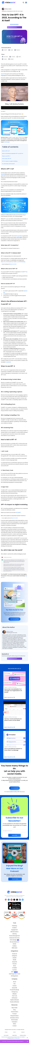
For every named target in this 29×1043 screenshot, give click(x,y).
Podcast (14, 1013)
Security (22, 1032)
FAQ (14, 983)
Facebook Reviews (14, 1001)
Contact (14, 1025)
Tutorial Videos (14, 1011)
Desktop (15, 946)
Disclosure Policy (23, 1035)
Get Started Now (14, 619)
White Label (14, 947)
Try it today (6, 142)
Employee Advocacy (14, 937)
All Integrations (14, 976)
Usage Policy (14, 1035)
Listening (14, 933)
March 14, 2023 (13, 264)
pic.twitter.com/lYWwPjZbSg (18, 261)
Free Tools (14, 995)
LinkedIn (14, 957)
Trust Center (6, 1035)
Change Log (14, 991)
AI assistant (8, 362)
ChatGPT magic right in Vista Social (16, 137)
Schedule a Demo (14, 1017)
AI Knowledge (14, 939)
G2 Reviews (14, 997)
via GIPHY (3, 111)
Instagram (14, 955)
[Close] (27, 1038)
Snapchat (14, 961)
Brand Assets (14, 1019)
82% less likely (18, 235)
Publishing (14, 925)
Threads (14, 963)
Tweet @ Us (14, 1021)
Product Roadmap (14, 989)
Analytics (14, 927)
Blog (14, 1009)
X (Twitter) (14, 967)
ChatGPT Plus (24, 271)
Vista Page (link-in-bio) (14, 973)
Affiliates (14, 993)
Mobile (14, 943)
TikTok (14, 965)
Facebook (14, 953)
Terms (14, 1032)
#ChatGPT (18, 512)
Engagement (14, 929)
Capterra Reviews (14, 999)
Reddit (14, 959)
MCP (14, 971)
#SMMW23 (23, 515)
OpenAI (3, 73)
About (14, 981)
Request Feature (15, 1015)
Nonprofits (14, 987)
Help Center (14, 1007)
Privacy (6, 1032)
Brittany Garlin (8, 9)
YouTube (14, 969)
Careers (14, 985)
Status (14, 1023)
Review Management (14, 935)
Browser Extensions (14, 941)
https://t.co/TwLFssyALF (6, 261)
